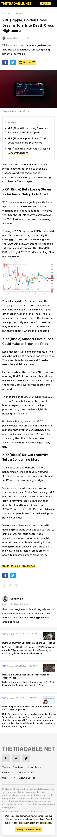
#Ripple (15, 565)
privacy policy (29, 823)
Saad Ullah (12, 38)
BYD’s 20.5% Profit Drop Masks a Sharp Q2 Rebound (28, 643)
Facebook (25, 604)
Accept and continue (28, 829)
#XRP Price (28, 565)
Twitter (14, 604)
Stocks (10, 634)
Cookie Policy (8, 778)
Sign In (45, 3)
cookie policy (46, 823)
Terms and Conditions (12, 767)
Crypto (6, 13)
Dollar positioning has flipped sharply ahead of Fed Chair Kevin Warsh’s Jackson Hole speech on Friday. (28, 684)
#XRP (5, 565)
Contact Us (7, 772)
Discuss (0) (29, 62)
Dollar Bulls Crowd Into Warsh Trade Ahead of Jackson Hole (25, 676)
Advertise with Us (26, 772)
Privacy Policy (34, 767)
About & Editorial (27, 778)
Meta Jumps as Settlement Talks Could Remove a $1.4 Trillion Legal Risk (27, 708)
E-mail (5, 604)
